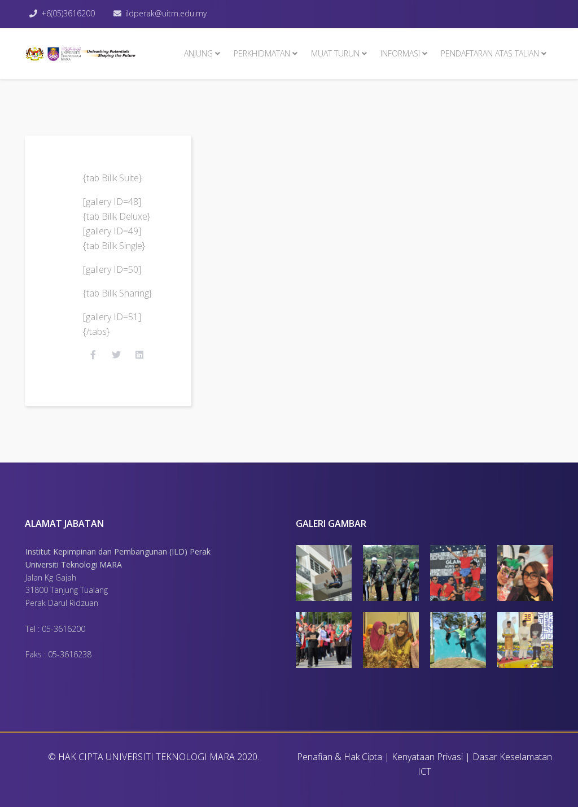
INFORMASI (400, 53)
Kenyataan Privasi (427, 757)
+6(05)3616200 (68, 13)
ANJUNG (198, 53)
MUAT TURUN (335, 53)
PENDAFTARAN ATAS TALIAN (490, 53)
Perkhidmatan (262, 53)
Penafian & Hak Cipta (339, 757)
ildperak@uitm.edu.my (166, 13)
